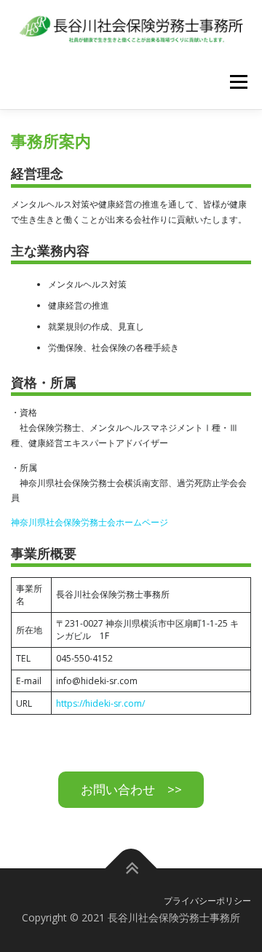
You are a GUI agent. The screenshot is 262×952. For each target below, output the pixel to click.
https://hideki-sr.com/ (100, 703)
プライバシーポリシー (207, 901)
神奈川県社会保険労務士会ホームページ (89, 522)
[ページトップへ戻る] (131, 869)
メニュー (238, 82)
